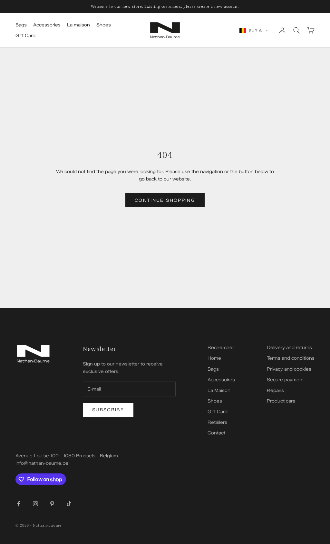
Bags (21, 25)
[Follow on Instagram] (35, 503)
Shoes (103, 25)
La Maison (219, 390)
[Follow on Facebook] (18, 503)
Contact (216, 433)
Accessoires (221, 380)
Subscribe (108, 409)
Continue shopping (165, 200)
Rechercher (221, 347)
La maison (78, 25)
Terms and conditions (291, 358)
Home (214, 358)
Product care (281, 401)
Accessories (47, 25)
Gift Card (25, 35)
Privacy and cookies (289, 369)
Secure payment (285, 380)
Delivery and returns (289, 347)
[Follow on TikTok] (69, 503)
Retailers (217, 422)
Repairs (275, 390)
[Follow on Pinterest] (52, 503)
